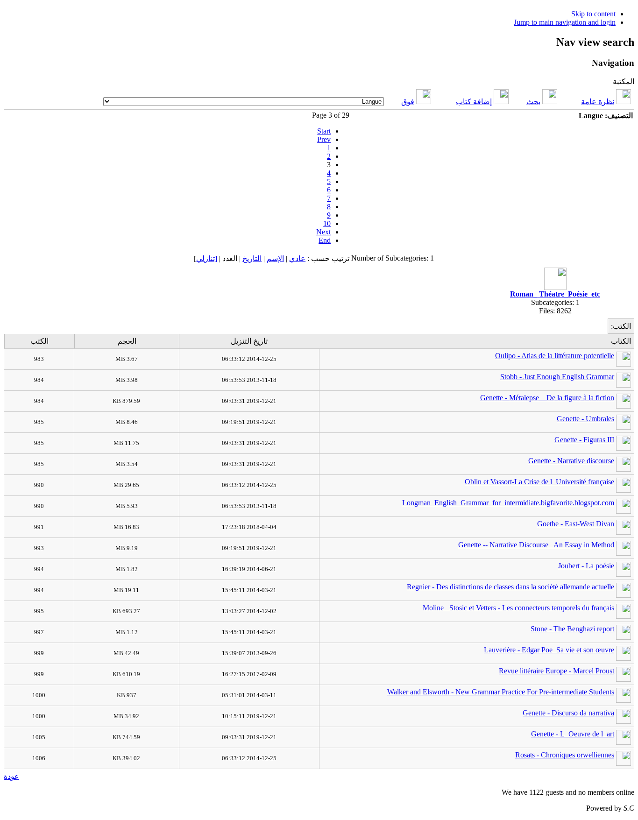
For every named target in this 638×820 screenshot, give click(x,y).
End (325, 240)
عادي (297, 258)
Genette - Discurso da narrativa (568, 713)
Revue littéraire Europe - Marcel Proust (556, 671)
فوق (407, 102)
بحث (533, 102)
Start (324, 131)
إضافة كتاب (474, 102)
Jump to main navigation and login (565, 22)
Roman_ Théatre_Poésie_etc (555, 294)
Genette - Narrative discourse (571, 461)
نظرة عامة (597, 102)
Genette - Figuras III (584, 440)
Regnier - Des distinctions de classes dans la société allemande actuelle (510, 587)
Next (323, 232)
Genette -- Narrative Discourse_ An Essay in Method (536, 545)
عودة (11, 776)
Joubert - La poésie (586, 566)
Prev (324, 139)
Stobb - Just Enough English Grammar (557, 377)
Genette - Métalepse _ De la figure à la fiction (547, 398)
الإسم (275, 258)
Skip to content (593, 14)
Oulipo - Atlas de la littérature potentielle (554, 356)
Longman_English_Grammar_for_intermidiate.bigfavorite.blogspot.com (508, 503)
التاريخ (252, 258)
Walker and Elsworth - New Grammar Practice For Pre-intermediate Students (500, 692)
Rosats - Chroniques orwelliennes (564, 755)
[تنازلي (206, 258)
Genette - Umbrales (585, 419)
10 (327, 223)
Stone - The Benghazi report (572, 629)
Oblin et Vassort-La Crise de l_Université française (539, 482)
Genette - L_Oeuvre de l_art (572, 734)
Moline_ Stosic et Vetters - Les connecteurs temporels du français (518, 608)
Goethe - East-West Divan (575, 524)
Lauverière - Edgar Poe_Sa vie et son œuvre (549, 650)
